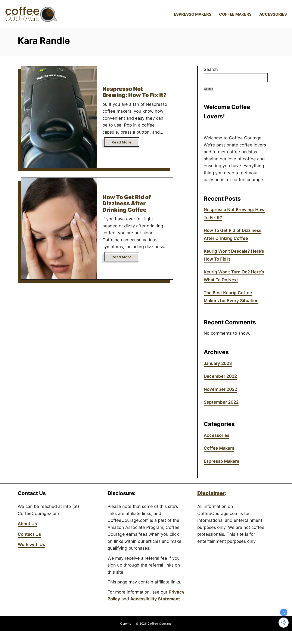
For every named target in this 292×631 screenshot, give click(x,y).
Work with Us (31, 544)
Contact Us (29, 534)
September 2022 (221, 402)
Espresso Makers (221, 461)
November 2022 (220, 389)
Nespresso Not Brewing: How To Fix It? (134, 91)
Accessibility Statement (155, 598)
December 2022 (220, 376)
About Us (27, 523)
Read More (125, 143)
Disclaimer (211, 493)
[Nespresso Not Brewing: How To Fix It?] (59, 117)
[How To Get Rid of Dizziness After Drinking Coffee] (59, 228)
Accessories (216, 435)
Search (211, 69)
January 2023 (218, 363)
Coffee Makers (219, 448)
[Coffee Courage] (38, 14)
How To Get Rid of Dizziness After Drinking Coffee (126, 203)
